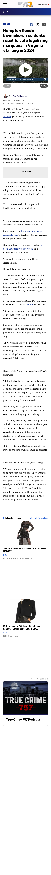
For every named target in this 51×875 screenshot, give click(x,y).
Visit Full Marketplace (39, 518)
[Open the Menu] (4, 4)
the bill (29, 304)
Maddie (7, 116)
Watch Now (43, 4)
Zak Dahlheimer (20, 96)
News (7, 24)
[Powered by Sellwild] (44, 679)
